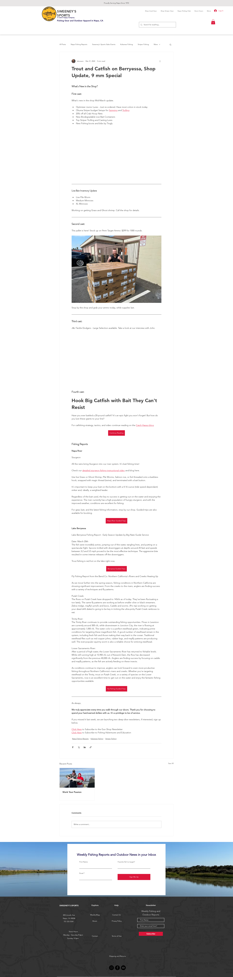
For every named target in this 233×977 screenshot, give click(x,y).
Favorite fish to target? (126, 862)
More (156, 44)
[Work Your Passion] (77, 778)
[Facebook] (117, 967)
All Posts (62, 44)
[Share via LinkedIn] (84, 747)
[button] (213, 21)
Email (81, 873)
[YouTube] (123, 967)
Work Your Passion (71, 792)
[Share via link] (90, 747)
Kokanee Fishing (126, 44)
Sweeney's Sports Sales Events (103, 44)
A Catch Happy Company (66, 17)
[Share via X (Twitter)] (79, 747)
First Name (83, 862)
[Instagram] (111, 967)
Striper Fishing (143, 44)
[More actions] (159, 61)
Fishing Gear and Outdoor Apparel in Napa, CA (80, 20)
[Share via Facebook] (73, 747)
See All (171, 763)
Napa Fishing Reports (79, 44)
